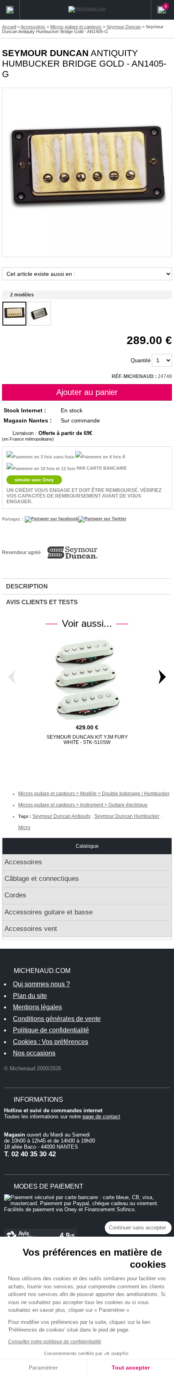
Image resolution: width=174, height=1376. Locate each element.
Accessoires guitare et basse (48, 912)
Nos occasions (34, 1053)
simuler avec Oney (34, 479)
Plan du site (30, 995)
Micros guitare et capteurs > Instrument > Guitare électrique (83, 805)
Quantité (141, 360)
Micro (24, 827)
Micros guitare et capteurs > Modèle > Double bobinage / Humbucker (94, 793)
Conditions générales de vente (57, 1018)
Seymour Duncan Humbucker (126, 816)
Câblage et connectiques (41, 878)
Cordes (15, 895)
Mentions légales (37, 1007)
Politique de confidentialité (51, 1030)
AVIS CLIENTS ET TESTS (42, 602)
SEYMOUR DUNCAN (45, 53)
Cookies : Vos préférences (50, 1041)
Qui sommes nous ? (41, 984)
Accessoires (23, 862)
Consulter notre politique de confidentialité (54, 1341)
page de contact (101, 1116)
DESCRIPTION (27, 586)
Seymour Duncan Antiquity (61, 816)
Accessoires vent (30, 929)
